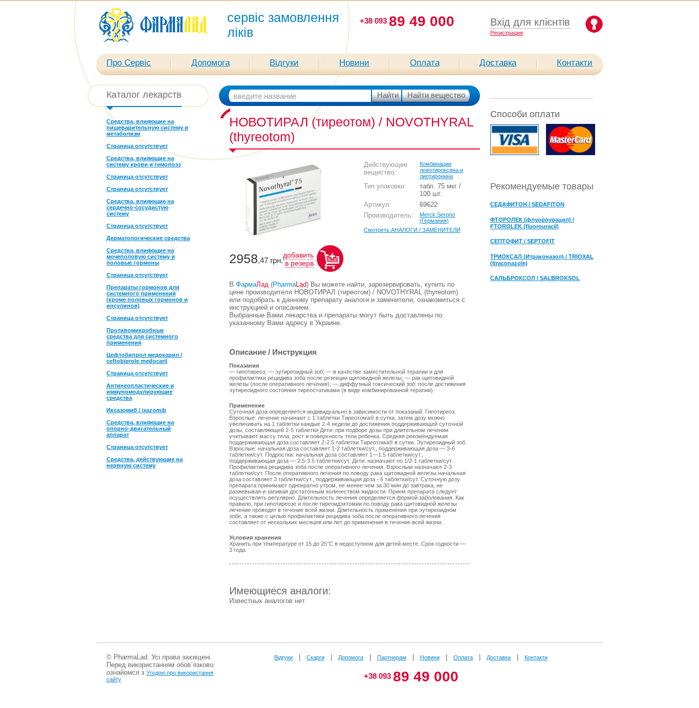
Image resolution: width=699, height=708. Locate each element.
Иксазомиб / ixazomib (136, 410)
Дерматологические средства (148, 238)
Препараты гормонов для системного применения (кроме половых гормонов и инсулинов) (147, 296)
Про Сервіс (128, 63)
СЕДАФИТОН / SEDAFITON (527, 204)
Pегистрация (506, 33)
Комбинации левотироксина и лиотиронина (441, 170)
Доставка (497, 63)
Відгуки (284, 63)
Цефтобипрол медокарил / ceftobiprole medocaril (144, 358)
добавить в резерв (298, 259)
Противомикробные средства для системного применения (142, 336)
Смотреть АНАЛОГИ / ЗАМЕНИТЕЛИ (412, 230)
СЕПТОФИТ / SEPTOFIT (522, 241)
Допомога (210, 63)
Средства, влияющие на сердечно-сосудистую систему (140, 207)
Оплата (425, 63)
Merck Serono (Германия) (437, 217)
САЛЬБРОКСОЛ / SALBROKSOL (535, 278)
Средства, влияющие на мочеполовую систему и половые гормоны (140, 256)
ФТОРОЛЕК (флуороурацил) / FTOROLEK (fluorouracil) (532, 223)
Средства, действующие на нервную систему (144, 462)
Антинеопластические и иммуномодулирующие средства (140, 391)
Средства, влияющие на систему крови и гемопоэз (143, 161)
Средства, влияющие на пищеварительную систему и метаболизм (147, 127)
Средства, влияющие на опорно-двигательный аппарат (140, 428)
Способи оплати (525, 114)
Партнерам (391, 657)
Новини (354, 63)
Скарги (315, 657)
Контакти (575, 63)
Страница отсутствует (137, 146)
